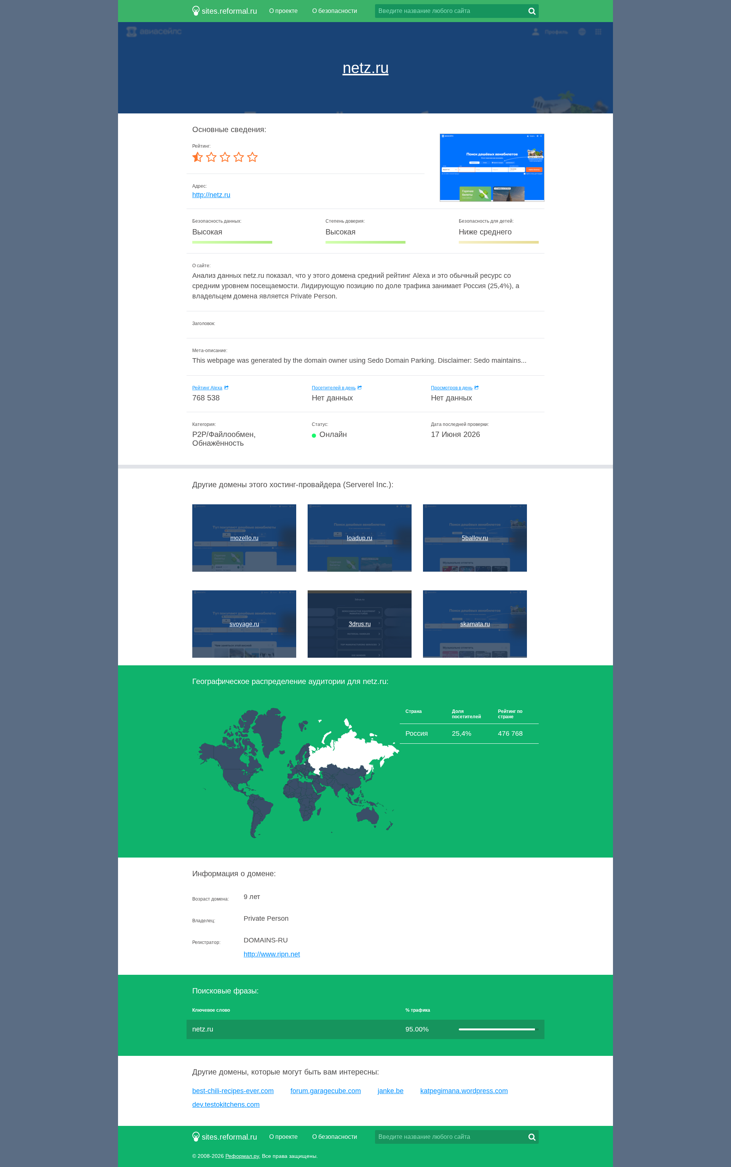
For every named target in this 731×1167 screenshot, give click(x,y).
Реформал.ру (242, 1156)
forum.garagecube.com (325, 1091)
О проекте (283, 11)
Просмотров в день (451, 388)
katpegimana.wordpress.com (464, 1091)
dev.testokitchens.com (226, 1104)
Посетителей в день (334, 388)
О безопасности (334, 11)
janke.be (391, 1091)
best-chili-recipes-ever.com (233, 1091)
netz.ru (366, 67)
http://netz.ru (211, 195)
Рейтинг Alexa (207, 388)
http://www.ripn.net (272, 954)
